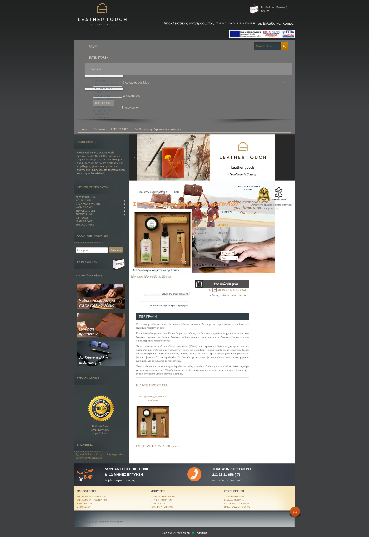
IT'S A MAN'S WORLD (88, 203)
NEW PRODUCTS (85, 196)
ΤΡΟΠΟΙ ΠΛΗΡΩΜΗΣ (234, 496)
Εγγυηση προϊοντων (161, 500)
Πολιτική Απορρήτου (161, 507)
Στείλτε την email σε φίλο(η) (175, 294)
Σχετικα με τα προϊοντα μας (92, 500)
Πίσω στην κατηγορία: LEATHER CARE (159, 191)
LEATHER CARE (119, 129)
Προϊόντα (99, 129)
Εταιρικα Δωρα (157, 503)
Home (84, 129)
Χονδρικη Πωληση (86, 503)
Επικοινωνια (83, 507)
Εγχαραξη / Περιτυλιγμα (162, 496)
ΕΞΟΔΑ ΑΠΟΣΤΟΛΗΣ (234, 500)
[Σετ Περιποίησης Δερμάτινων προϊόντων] (153, 421)
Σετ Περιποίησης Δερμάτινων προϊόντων (153, 398)
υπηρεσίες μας (144, 480)
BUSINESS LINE (84, 214)
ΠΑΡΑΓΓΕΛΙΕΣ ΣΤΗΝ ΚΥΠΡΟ (237, 507)
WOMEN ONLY (84, 207)
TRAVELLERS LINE (86, 210)
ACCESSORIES (83, 200)
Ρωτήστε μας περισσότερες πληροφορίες (169, 305)
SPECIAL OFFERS (85, 224)
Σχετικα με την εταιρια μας (91, 496)
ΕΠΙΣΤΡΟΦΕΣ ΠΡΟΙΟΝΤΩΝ (236, 503)
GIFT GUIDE (82, 217)
